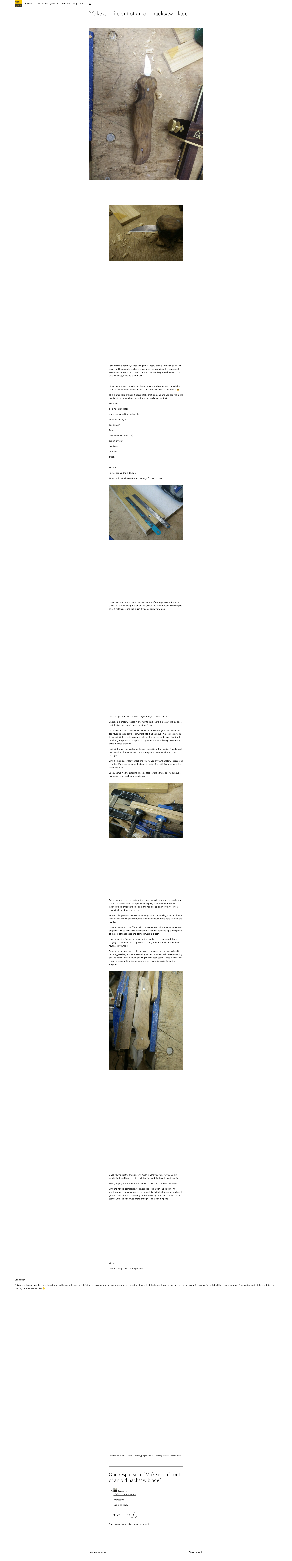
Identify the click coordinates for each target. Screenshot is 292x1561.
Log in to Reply (120, 1505)
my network (129, 1524)
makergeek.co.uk (97, 1552)
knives (137, 1455)
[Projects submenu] (33, 3)
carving (159, 1455)
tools (151, 1455)
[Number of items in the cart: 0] (89, 3)
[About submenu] (69, 3)
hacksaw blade (169, 1455)
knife (179, 1455)
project (144, 1455)
